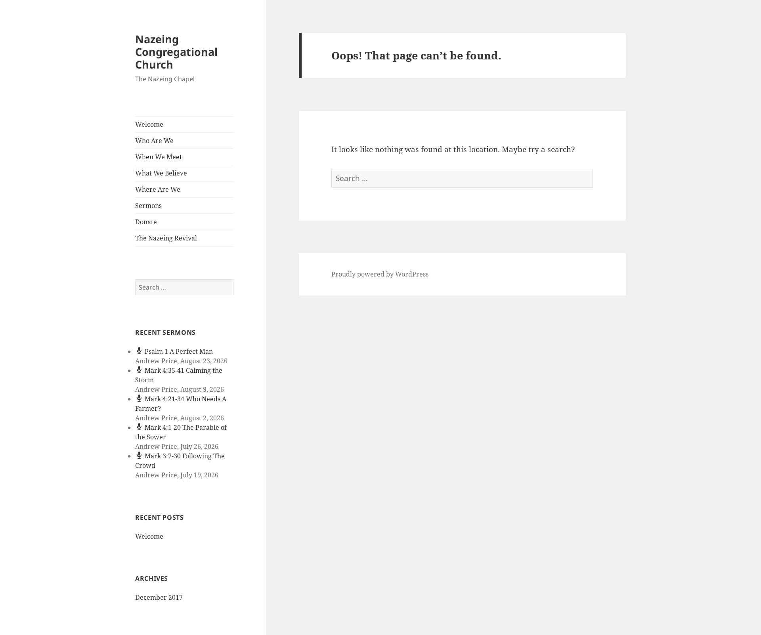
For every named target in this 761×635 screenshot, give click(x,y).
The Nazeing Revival (166, 238)
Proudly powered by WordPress (379, 274)
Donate (146, 221)
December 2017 (159, 597)
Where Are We (157, 189)
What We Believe (161, 173)
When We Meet (158, 157)
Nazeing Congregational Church (176, 52)
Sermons (148, 205)
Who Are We (154, 140)
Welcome (149, 124)
